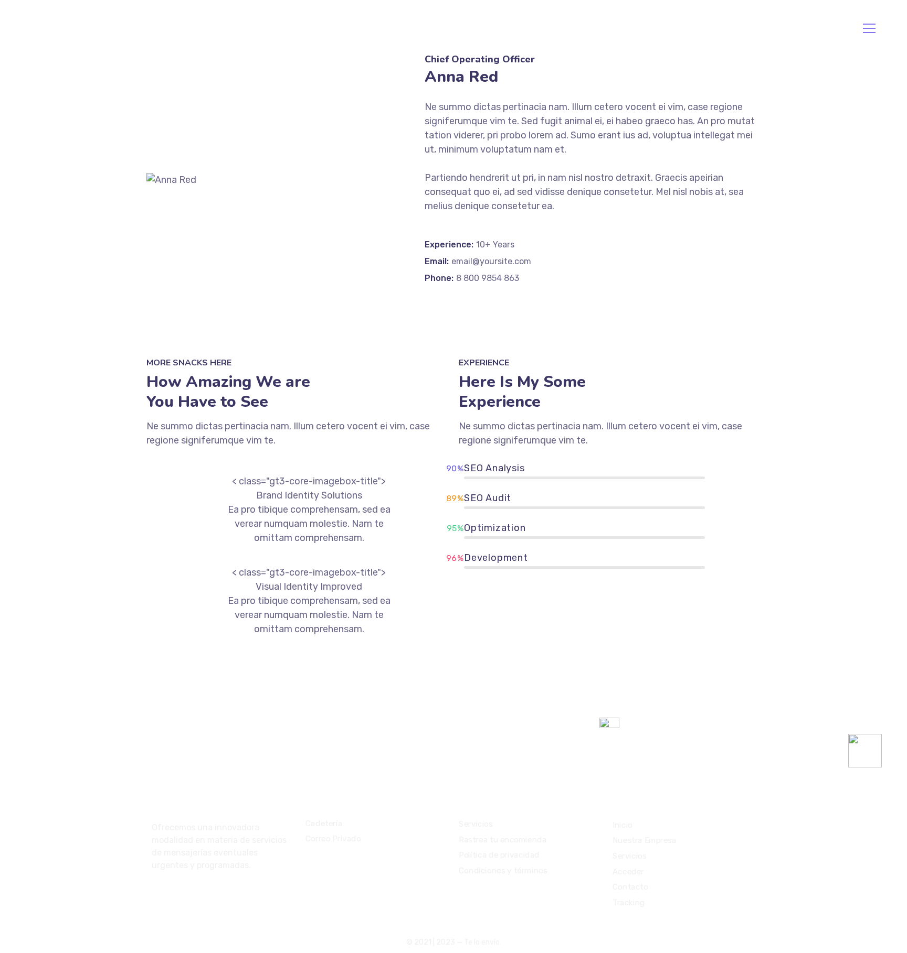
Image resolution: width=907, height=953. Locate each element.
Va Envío (666, 28)
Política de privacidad (499, 855)
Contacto (266, 28)
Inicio (78, 28)
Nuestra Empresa (126, 28)
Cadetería (323, 823)
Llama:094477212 (734, 28)
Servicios (181, 28)
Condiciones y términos (503, 870)
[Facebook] (156, 893)
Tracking (306, 28)
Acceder (219, 28)
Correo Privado (333, 838)
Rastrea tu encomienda (502, 839)
